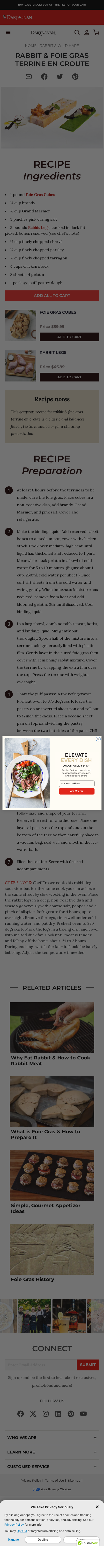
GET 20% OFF (76, 791)
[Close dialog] (98, 739)
